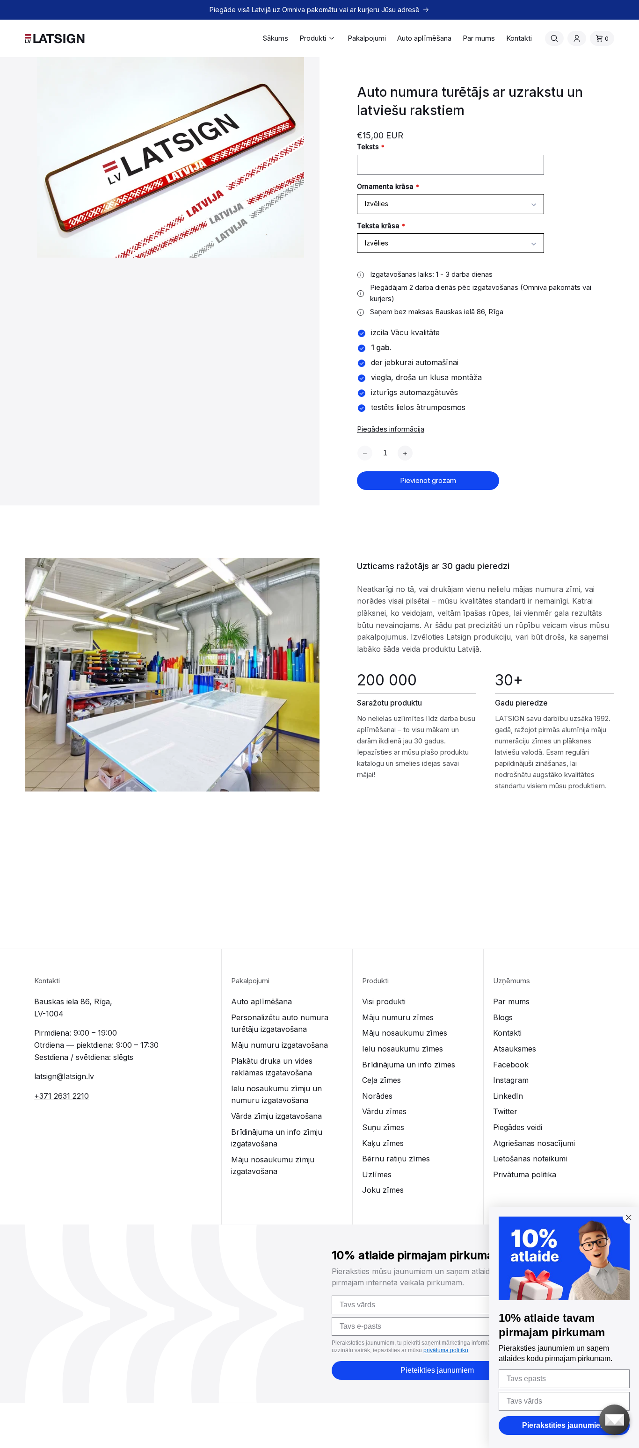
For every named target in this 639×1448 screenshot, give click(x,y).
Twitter (505, 1111)
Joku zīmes (383, 1190)
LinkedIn (508, 1096)
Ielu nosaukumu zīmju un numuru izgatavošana (276, 1094)
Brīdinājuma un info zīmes (408, 1064)
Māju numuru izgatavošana (279, 1045)
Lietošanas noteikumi (530, 1158)
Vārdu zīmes (384, 1111)
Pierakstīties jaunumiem (564, 1425)
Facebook (511, 1064)
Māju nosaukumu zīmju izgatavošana (272, 1165)
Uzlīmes (377, 1174)
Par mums (511, 1001)
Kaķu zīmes (383, 1143)
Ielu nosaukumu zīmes (402, 1048)
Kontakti (507, 1032)
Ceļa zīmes (381, 1080)
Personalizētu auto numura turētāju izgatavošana (279, 1023)
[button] (318, 38)
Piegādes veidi (517, 1127)
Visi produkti (384, 1001)
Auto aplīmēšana (261, 1001)
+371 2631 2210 (61, 1096)
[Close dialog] (628, 1217)
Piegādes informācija (390, 429)
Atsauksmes (514, 1048)
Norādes (377, 1096)
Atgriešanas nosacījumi (534, 1143)
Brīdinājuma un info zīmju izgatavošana (276, 1138)
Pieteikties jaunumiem (437, 1370)
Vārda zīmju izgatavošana (276, 1116)
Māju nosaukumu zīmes (404, 1032)
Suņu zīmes (383, 1127)
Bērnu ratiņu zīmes (396, 1158)
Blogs (503, 1017)
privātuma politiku (445, 1350)
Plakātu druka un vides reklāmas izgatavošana (271, 1067)
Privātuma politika (524, 1174)
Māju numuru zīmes (398, 1017)
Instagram (511, 1080)
